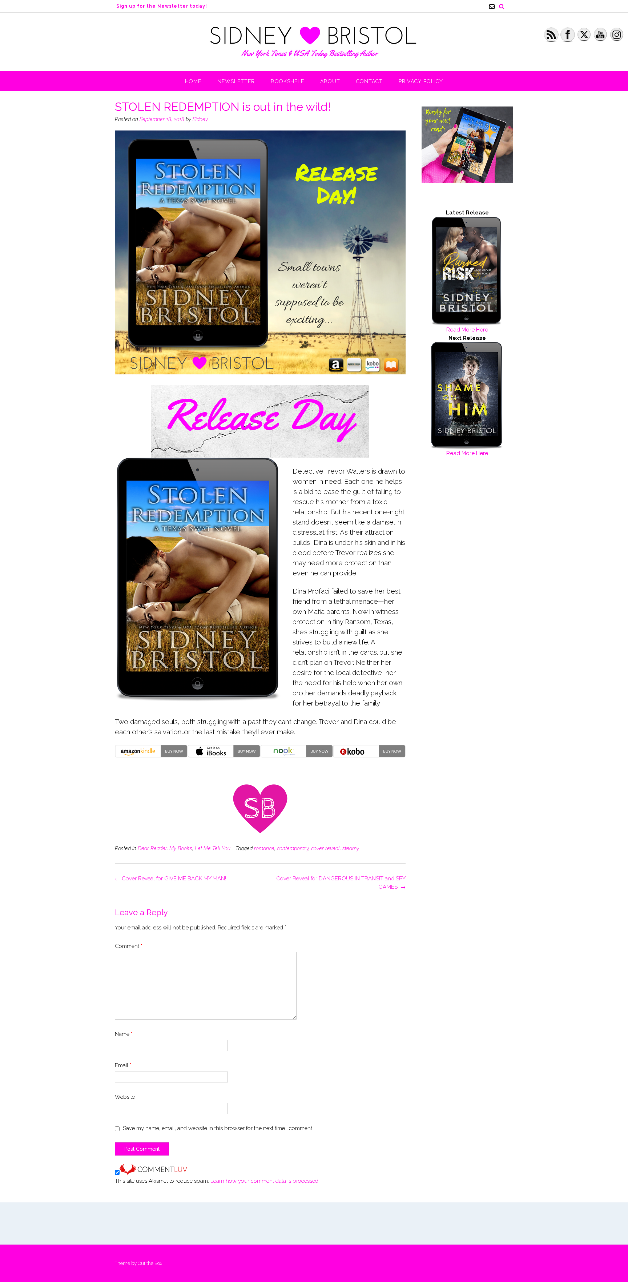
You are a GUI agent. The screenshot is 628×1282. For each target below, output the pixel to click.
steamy (350, 848)
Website (125, 1097)
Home (193, 81)
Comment (128, 946)
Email (123, 1065)
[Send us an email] (492, 6)
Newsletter (236, 81)
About (330, 81)
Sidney (200, 119)
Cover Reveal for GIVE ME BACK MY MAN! (170, 878)
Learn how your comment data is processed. (264, 1181)
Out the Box (150, 1263)
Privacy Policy (421, 81)
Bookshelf (287, 81)
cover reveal (325, 848)
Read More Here (467, 329)
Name (124, 1034)
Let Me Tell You (212, 848)
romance (264, 848)
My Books (180, 848)
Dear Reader (152, 848)
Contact (369, 81)
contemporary (293, 848)
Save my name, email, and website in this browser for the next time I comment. (218, 1128)
